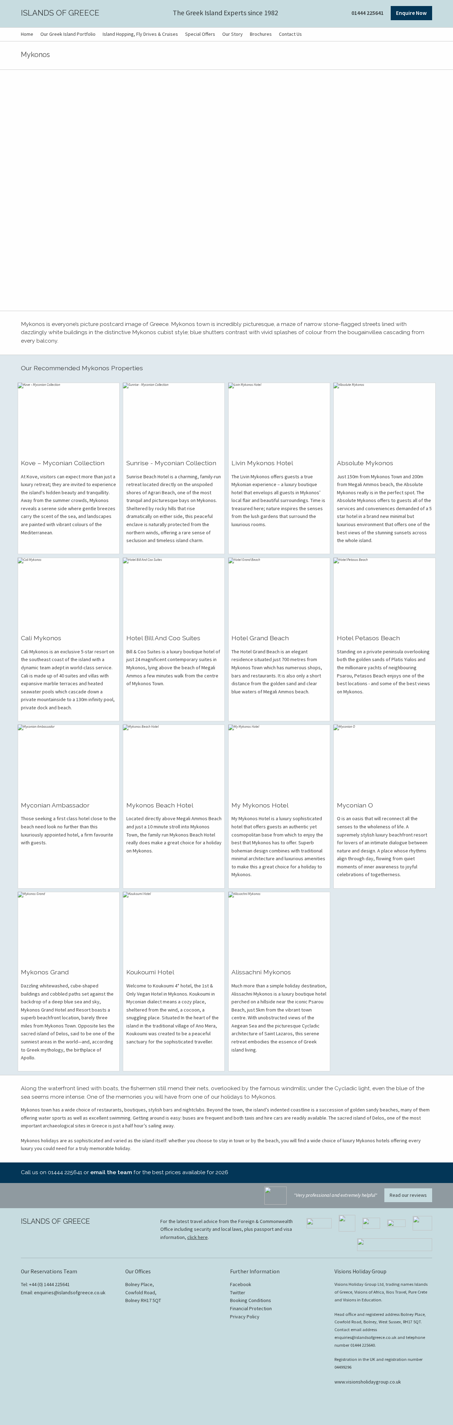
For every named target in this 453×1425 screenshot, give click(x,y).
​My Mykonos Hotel (259, 805)
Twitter (237, 1292)
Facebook (240, 1284)
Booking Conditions (250, 1300)
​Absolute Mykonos (365, 463)
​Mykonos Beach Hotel (159, 805)
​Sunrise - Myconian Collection (171, 463)
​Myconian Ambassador (55, 805)
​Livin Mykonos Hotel (262, 463)
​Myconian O (355, 805)
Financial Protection (251, 1308)
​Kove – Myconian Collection (62, 463)
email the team (111, 1172)
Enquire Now (411, 13)
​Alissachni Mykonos (261, 972)
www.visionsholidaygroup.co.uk (367, 1382)
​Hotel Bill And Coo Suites (163, 638)
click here (197, 1237)
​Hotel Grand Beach (260, 638)
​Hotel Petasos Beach (368, 638)
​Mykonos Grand (45, 972)
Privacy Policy (244, 1316)
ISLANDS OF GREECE (60, 12)
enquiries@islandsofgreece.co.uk (69, 1292)
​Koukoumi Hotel (150, 972)
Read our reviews (408, 1195)
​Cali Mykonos (41, 638)
